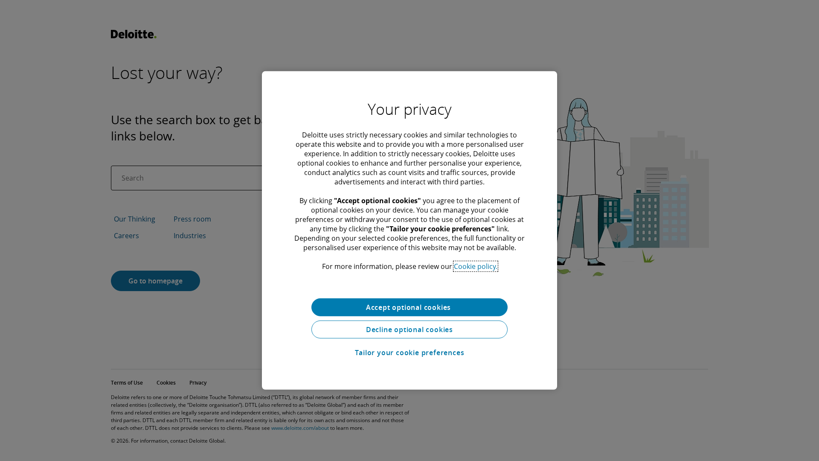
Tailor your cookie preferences (410, 352)
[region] (409, 230)
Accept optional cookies (409, 307)
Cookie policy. (475, 266)
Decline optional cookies (409, 329)
